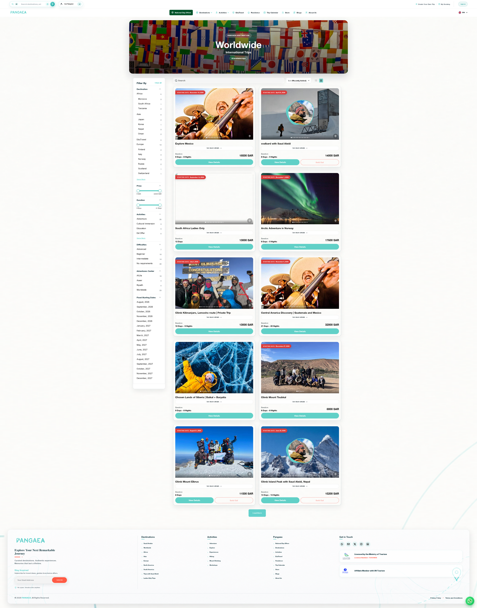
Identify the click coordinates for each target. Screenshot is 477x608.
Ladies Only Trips (149, 578)
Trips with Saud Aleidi (151, 574)
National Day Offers (282, 543)
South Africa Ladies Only (189, 228)
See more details (213, 148)
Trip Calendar (280, 565)
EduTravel (278, 556)
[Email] (348, 544)
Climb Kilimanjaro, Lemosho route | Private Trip (203, 312)
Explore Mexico (184, 143)
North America (149, 565)
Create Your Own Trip (426, 4)
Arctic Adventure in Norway (277, 228)
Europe (146, 561)
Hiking (212, 556)
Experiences (214, 552)
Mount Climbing (215, 561)
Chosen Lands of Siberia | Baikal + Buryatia (200, 397)
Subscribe (59, 580)
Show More (141, 179)
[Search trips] (52, 4)
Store (277, 569)
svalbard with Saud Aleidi (276, 143)
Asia (145, 556)
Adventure (213, 543)
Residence (279, 561)
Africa (146, 552)
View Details (214, 162)
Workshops (213, 565)
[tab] (206, 137)
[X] (355, 544)
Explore (212, 548)
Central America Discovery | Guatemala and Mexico (291, 312)
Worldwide (147, 548)
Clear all (158, 83)
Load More (257, 513)
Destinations (279, 548)
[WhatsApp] (342, 544)
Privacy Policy (435, 597)
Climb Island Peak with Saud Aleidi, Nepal (285, 481)
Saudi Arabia (148, 543)
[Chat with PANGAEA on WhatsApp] (470, 601)
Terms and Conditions (453, 597)
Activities (278, 552)
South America (149, 569)
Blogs (277, 574)
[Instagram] (361, 544)
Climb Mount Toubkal (273, 397)
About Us (278, 578)
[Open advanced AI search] (47, 4)
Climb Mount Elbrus (187, 481)
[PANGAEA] (18, 13)
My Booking (445, 4)
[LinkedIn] (367, 544)
